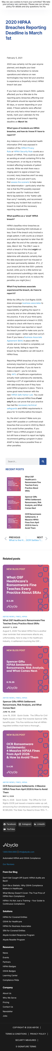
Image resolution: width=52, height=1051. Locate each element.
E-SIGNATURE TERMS (26, 1046)
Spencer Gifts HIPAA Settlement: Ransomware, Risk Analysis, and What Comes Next (22, 704)
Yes (41, 6)
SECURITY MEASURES (25, 1040)
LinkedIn (41, 824)
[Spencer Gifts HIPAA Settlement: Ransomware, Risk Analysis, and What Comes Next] (26, 669)
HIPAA (24, 617)
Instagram (26, 824)
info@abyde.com (26, 852)
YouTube (10, 829)
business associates (31, 303)
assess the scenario (20, 182)
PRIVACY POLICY (38, 1034)
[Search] (43, 461)
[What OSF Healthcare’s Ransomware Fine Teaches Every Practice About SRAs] (26, 588)
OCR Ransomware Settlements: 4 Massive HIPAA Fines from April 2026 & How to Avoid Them (25, 789)
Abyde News (9, 617)
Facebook (11, 824)
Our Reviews (8, 864)
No (44, 6)
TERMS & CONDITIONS (16, 1034)
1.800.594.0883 (10, 852)
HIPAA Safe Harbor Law (22, 395)
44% (14, 374)
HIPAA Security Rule (23, 151)
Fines (18, 617)
